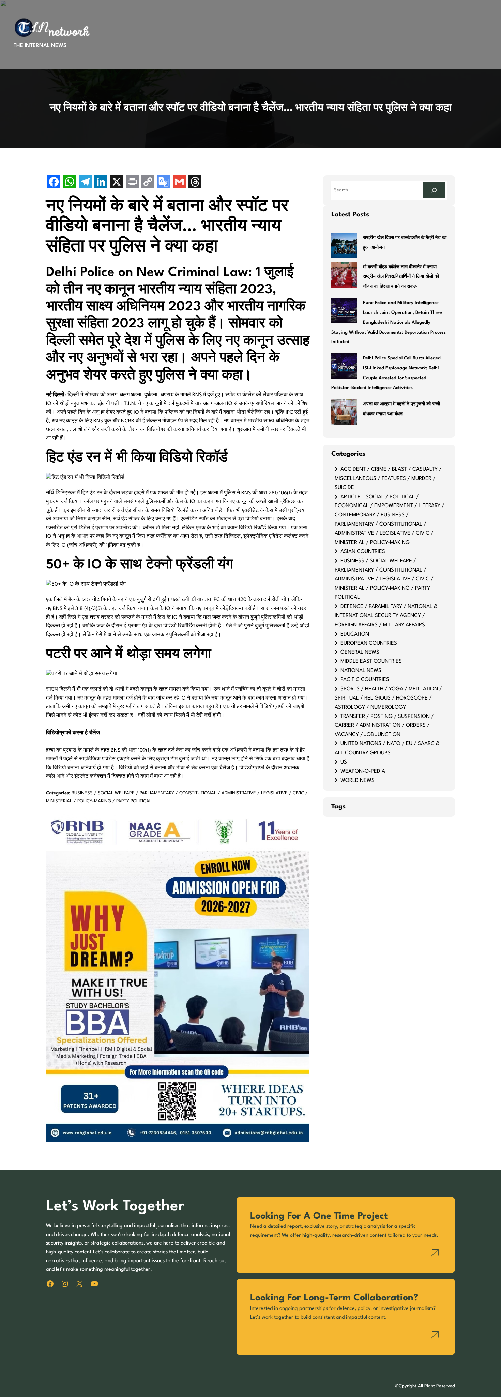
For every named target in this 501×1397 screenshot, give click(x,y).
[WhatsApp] (69, 182)
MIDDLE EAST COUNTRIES (371, 661)
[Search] (434, 190)
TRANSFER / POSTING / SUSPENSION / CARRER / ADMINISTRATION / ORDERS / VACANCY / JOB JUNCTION (384, 726)
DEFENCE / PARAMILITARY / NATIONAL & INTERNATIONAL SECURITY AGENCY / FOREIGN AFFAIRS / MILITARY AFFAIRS (386, 616)
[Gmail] (179, 182)
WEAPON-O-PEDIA (362, 771)
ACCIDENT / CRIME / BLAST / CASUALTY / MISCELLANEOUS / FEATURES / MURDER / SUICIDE (388, 479)
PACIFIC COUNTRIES (364, 680)
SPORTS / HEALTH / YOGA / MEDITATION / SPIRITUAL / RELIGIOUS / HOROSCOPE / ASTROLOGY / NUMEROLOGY (388, 698)
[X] (116, 182)
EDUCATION (354, 634)
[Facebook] (54, 182)
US (343, 762)
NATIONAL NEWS (360, 670)
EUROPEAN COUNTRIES (368, 643)
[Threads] (195, 182)
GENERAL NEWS (359, 652)
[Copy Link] (148, 182)
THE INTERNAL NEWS (40, 45)
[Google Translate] (163, 182)
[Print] (132, 182)
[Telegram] (85, 182)
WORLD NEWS (357, 780)
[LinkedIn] (101, 182)
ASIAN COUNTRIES (362, 552)
